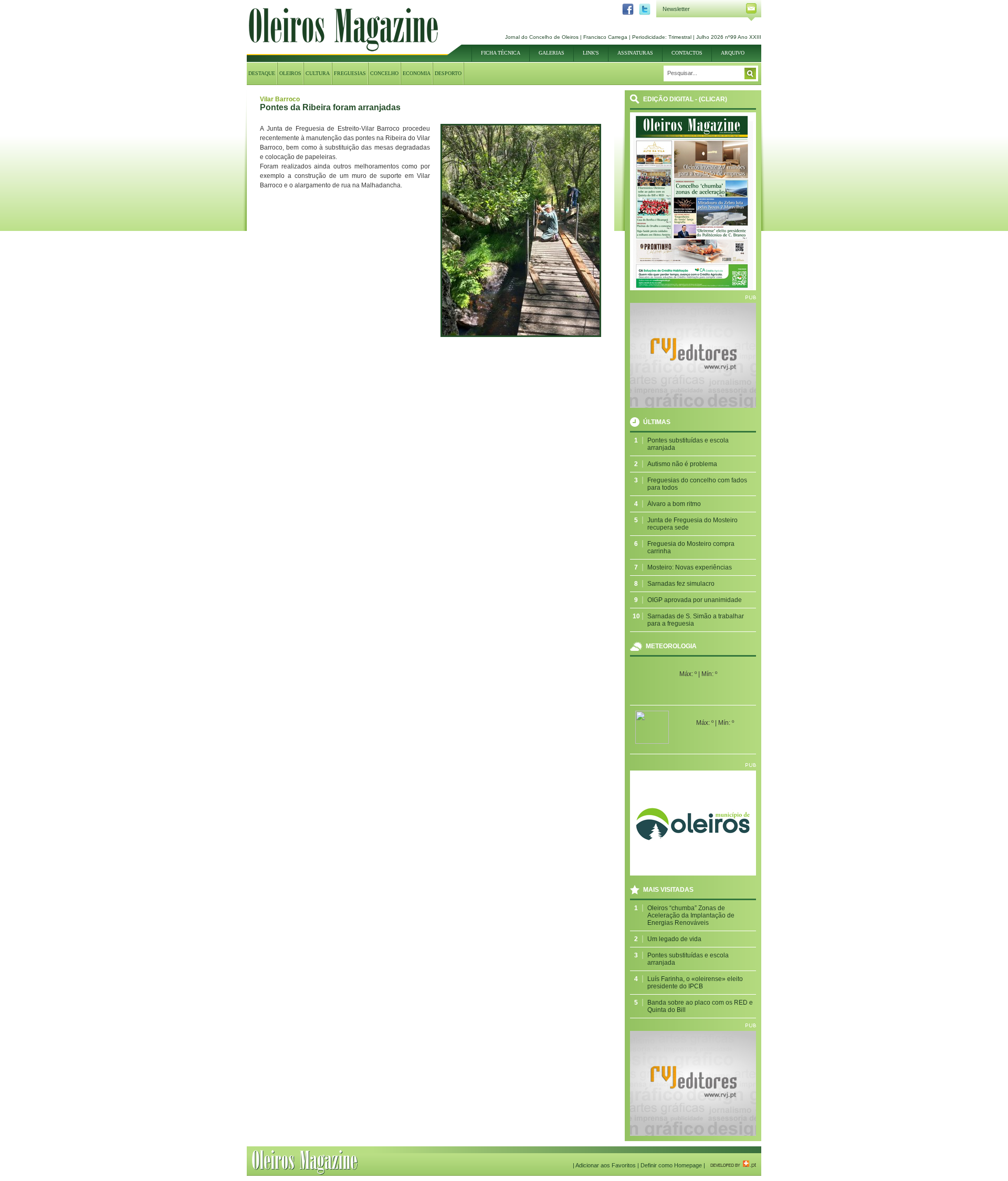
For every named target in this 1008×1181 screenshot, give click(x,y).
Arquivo (732, 53)
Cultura (318, 73)
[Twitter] (642, 13)
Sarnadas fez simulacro (681, 583)
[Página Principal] (343, 49)
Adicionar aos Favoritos (605, 1165)
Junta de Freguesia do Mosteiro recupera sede (692, 523)
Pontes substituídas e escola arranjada (688, 444)
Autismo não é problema (682, 464)
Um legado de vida (674, 939)
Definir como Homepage (671, 1165)
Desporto (448, 73)
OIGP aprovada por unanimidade (694, 600)
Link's (591, 53)
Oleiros (290, 73)
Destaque (261, 73)
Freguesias (350, 73)
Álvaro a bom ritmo (674, 504)
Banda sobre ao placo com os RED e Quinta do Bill (700, 1006)
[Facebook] (625, 13)
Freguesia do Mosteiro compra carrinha (690, 547)
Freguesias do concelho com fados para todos (697, 484)
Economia (416, 73)
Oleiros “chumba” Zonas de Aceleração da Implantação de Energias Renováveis (690, 915)
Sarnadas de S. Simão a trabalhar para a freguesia (695, 620)
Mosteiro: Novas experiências (689, 567)
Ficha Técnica (500, 53)
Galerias (551, 53)
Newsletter (676, 9)
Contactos (686, 53)
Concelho (384, 73)
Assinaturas (635, 53)
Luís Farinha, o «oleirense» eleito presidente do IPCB (695, 982)
